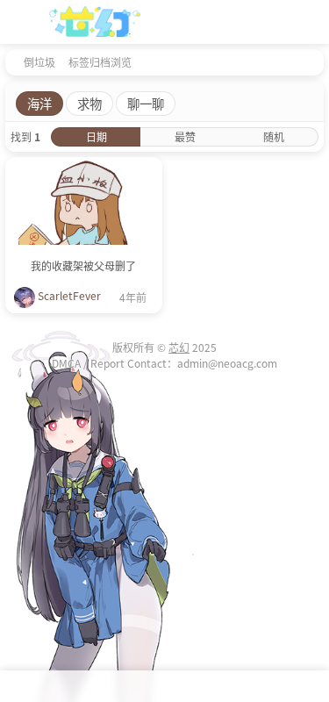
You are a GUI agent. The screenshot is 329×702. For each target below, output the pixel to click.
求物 (89, 103)
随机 (273, 136)
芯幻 (179, 347)
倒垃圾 (39, 61)
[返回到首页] (10, 61)
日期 (96, 136)
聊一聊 (145, 103)
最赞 (185, 136)
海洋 (39, 103)
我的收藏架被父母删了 (83, 265)
